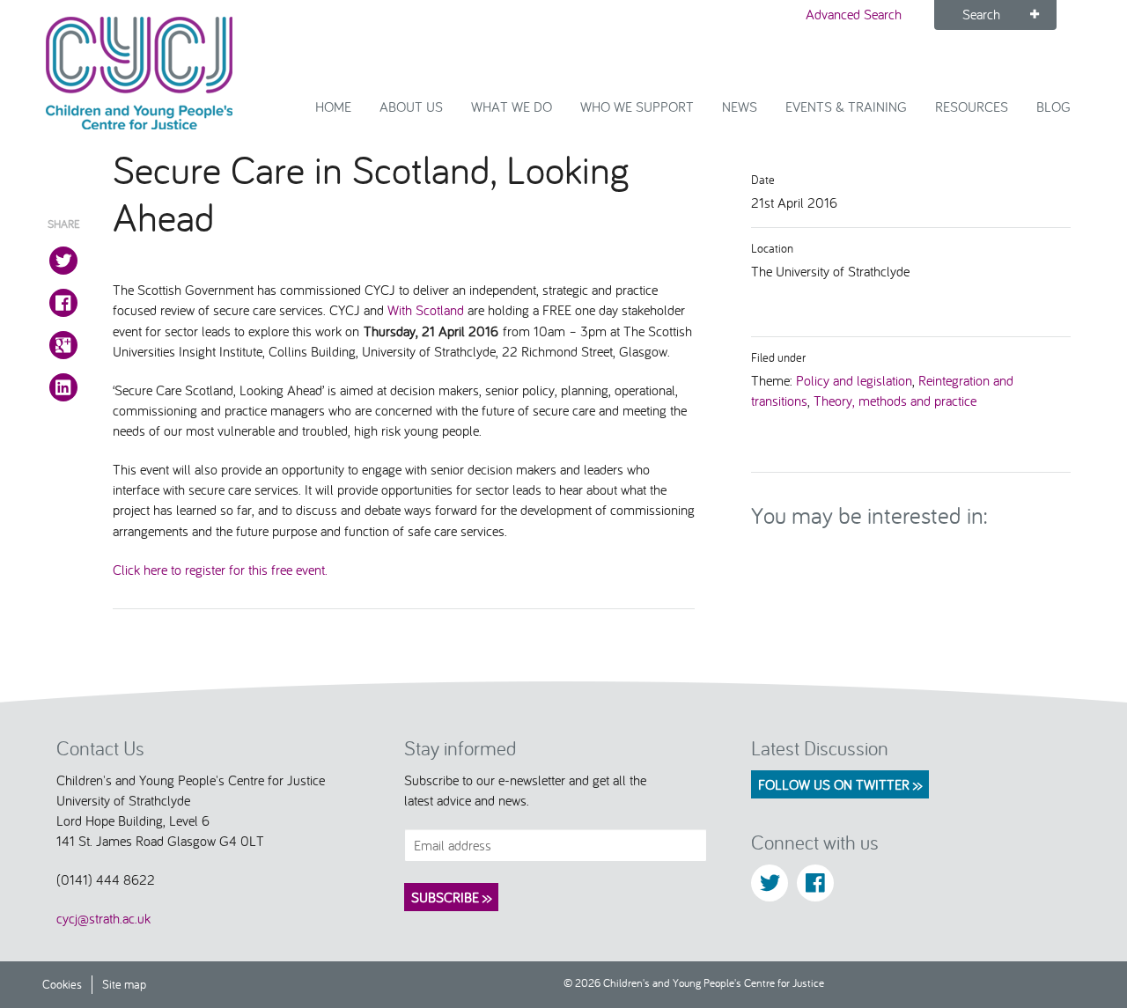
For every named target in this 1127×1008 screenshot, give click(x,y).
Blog (1053, 106)
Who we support (637, 106)
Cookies (62, 983)
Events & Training (846, 106)
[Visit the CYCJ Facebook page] (815, 883)
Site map (124, 983)
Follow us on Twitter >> (840, 784)
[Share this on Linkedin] (63, 387)
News (739, 106)
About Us (411, 106)
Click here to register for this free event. (220, 569)
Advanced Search (854, 14)
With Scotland (425, 310)
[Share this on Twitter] (63, 260)
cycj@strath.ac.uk (103, 918)
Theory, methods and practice (895, 400)
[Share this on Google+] (63, 345)
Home (333, 106)
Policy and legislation (854, 380)
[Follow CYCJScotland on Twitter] (769, 883)
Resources (971, 106)
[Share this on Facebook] (63, 303)
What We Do (511, 106)
